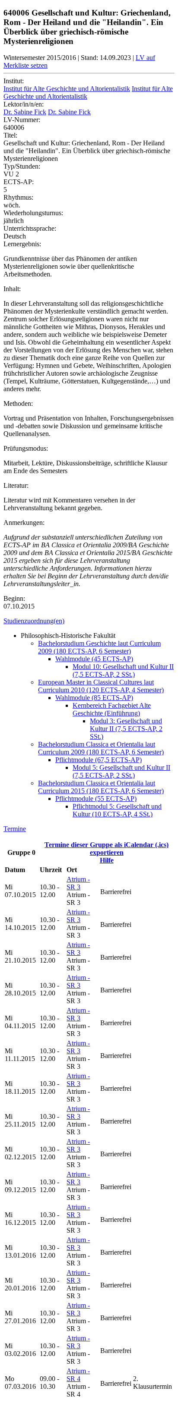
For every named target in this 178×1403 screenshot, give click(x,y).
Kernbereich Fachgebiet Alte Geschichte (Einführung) (112, 709)
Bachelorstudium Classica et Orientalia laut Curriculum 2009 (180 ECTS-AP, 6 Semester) (101, 748)
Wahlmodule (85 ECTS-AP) (94, 697)
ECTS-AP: (18, 181)
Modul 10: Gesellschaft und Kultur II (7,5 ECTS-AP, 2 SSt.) (123, 670)
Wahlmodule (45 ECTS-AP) (94, 658)
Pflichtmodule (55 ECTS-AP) (96, 798)
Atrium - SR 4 (78, 1374)
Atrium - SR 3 (78, 883)
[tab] (89, 621)
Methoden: (18, 403)
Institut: (13, 81)
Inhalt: (12, 288)
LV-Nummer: (21, 119)
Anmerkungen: (23, 522)
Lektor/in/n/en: (23, 104)
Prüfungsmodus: (25, 448)
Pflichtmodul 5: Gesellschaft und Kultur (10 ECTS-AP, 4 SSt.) (117, 810)
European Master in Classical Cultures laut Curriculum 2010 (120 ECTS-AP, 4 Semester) (101, 686)
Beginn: (14, 598)
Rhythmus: (18, 197)
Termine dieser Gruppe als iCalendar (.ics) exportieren (106, 848)
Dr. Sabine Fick (24, 112)
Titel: (10, 135)
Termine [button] (14, 828)
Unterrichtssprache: (29, 228)
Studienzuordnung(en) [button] (33, 621)
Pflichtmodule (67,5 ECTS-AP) (98, 759)
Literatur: (16, 485)
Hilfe (107, 860)
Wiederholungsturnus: (33, 213)
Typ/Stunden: (21, 166)
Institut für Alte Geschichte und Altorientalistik (66, 88)
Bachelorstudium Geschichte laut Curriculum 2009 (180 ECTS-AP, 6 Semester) (99, 647)
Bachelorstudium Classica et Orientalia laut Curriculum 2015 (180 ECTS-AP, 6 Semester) (101, 786)
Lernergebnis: (22, 244)
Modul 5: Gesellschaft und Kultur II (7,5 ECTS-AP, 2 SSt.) (121, 771)
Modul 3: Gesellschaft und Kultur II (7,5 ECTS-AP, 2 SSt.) (126, 728)
